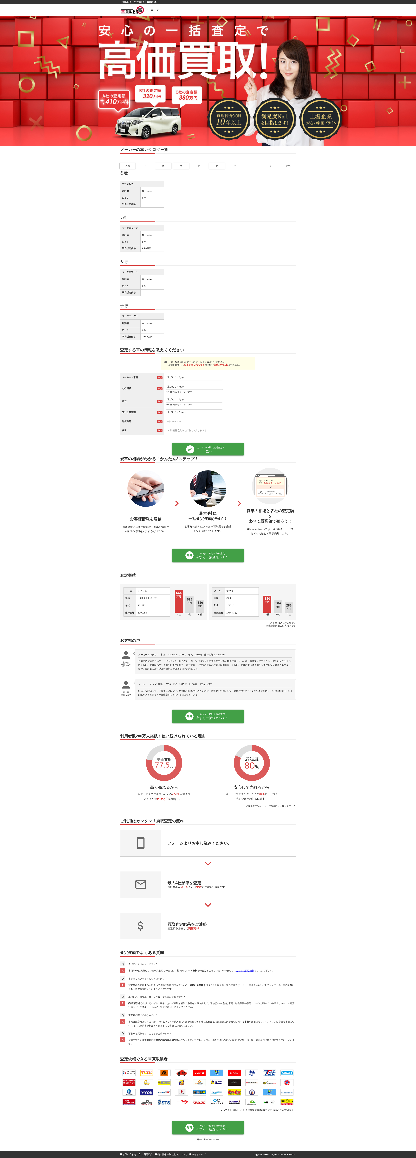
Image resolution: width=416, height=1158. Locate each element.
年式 (124, 401)
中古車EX (139, 2)
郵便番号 (126, 421)
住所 (124, 430)
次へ (211, 449)
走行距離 (126, 388)
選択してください (176, 377)
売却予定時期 (129, 412)
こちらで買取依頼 (245, 970)
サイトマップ (199, 1154)
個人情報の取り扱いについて (172, 1154)
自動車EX (126, 2)
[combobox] (230, 421)
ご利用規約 (147, 1154)
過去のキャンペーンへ (208, 1139)
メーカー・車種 (130, 377)
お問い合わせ (129, 1154)
